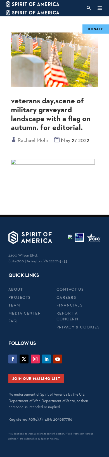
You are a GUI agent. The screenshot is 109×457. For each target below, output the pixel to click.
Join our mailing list (36, 378)
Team (14, 305)
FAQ (12, 320)
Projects (19, 297)
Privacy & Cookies (77, 327)
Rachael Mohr (33, 140)
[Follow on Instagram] (35, 359)
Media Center (24, 313)
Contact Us (70, 289)
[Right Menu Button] (100, 7)
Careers (66, 297)
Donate (96, 28)
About (15, 289)
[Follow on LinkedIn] (46, 359)
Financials (69, 305)
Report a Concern (67, 316)
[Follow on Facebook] (12, 359)
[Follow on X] (24, 359)
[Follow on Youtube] (57, 359)
